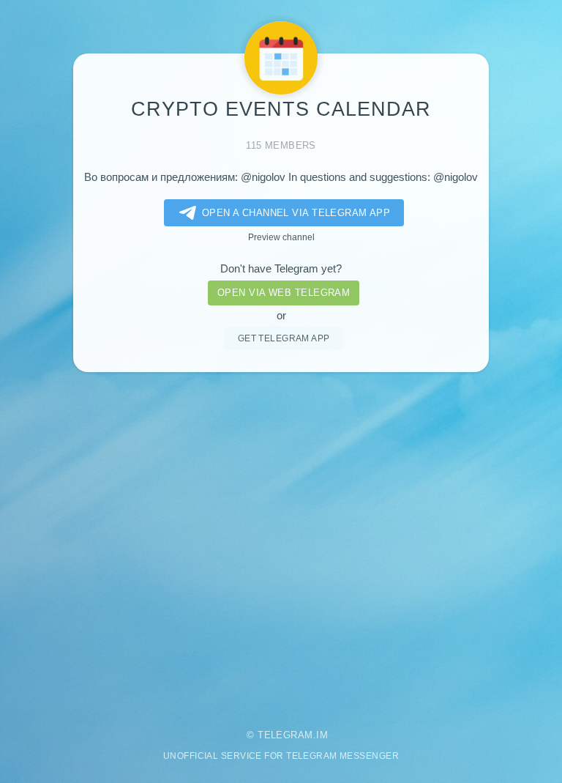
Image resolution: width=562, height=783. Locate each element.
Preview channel (281, 237)
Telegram (285, 735)
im (322, 735)
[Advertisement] (281, 540)
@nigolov (263, 177)
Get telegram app (284, 338)
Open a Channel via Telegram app (296, 212)
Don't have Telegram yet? (281, 269)
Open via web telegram (283, 292)
